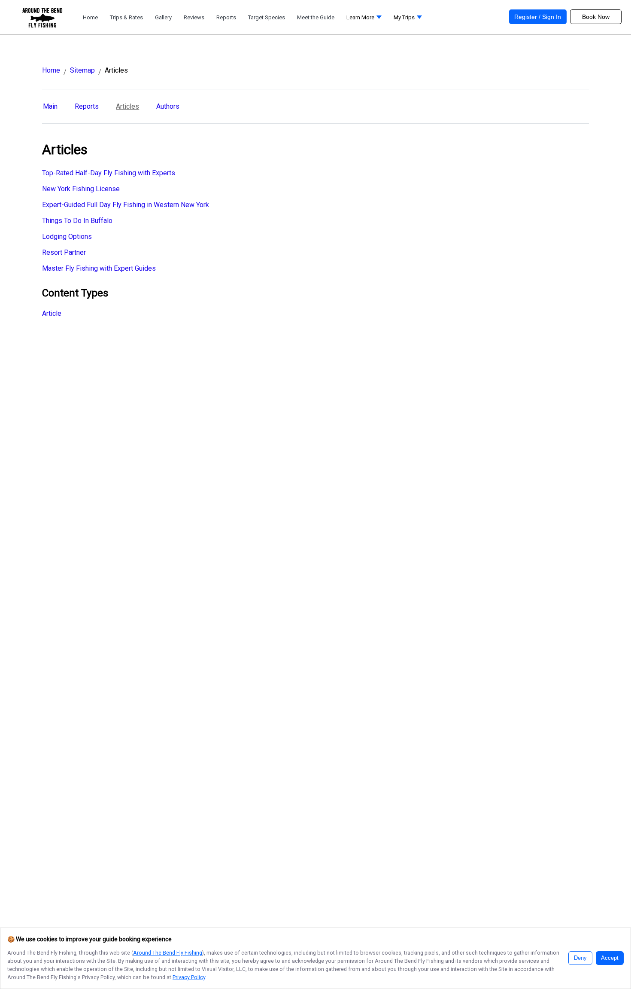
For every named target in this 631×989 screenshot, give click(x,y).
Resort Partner (64, 252)
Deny (580, 958)
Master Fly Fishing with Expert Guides (99, 268)
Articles (127, 106)
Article (51, 313)
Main (50, 106)
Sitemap (82, 70)
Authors (167, 106)
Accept (610, 958)
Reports (87, 106)
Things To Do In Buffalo (77, 221)
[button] (364, 19)
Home (51, 70)
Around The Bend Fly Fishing (167, 952)
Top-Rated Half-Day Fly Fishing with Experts (108, 173)
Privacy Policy (189, 977)
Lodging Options (67, 236)
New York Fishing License (81, 189)
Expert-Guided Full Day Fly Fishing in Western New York (125, 205)
